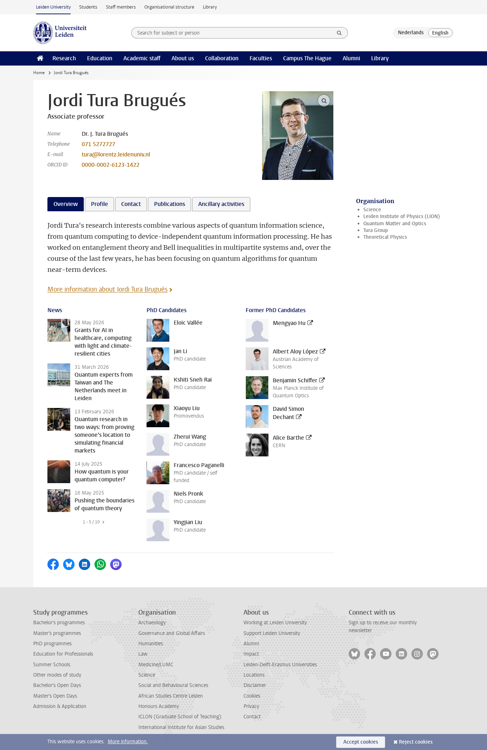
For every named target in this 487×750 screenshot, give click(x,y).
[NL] (410, 33)
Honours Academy (158, 706)
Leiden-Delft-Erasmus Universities (280, 664)
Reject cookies (415, 742)
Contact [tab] (131, 204)
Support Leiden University (272, 633)
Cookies (252, 696)
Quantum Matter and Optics (394, 223)
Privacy (251, 706)
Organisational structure (169, 7)
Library (210, 7)
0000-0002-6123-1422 (110, 165)
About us (182, 58)
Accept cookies (360, 742)
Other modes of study (57, 675)
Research (64, 58)
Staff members (121, 7)
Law (143, 654)
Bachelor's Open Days (57, 685)
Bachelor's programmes (59, 622)
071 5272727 (98, 144)
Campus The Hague (307, 58)
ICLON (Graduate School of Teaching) (179, 716)
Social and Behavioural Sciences (173, 685)
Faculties (261, 58)
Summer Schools (51, 664)
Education (99, 58)
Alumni (351, 58)
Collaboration (222, 58)
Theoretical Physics (385, 237)
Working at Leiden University (275, 622)
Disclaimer (255, 685)
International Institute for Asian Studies (181, 727)
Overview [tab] (65, 204)
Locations (254, 675)
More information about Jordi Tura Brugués (107, 289)
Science (372, 209)
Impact (251, 654)
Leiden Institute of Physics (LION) (401, 216)
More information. (128, 741)
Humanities (150, 643)
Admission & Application (59, 706)
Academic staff (141, 58)
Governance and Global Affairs (171, 633)
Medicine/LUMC (155, 664)
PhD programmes (52, 643)
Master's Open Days (55, 696)
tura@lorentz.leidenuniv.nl (116, 154)
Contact (252, 716)
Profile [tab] (99, 204)
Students (88, 7)
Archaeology (152, 622)
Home (39, 73)
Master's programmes (57, 633)
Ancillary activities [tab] (221, 204)
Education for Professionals (63, 654)
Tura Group (375, 230)
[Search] (339, 32)
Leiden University (53, 7)
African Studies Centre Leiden (170, 696)
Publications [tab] (169, 204)
